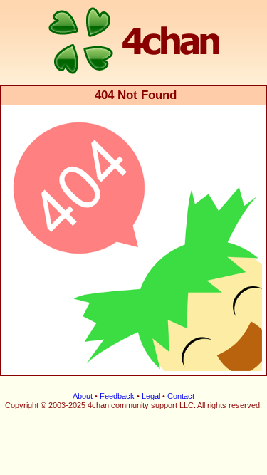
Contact (180, 396)
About (83, 396)
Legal (151, 396)
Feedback (117, 396)
